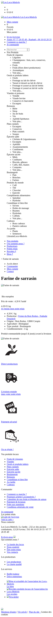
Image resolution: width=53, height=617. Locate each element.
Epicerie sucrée (13, 472)
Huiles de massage (20, 208)
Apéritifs (16, 144)
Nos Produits (12, 52)
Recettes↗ (11, 251)
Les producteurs (14, 562)
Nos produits (12, 241)
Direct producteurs (9, 364)
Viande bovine (18, 98)
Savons (15, 205)
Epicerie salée (13, 469)
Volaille (15, 96)
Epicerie (16, 193)
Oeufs (15, 78)
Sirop (14, 111)
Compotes (16, 167)
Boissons (11, 106)
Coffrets (16, 216)
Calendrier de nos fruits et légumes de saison (26, 499)
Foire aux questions (15, 504)
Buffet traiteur (13, 574)
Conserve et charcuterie (22, 101)
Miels (14, 157)
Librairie (10, 236)
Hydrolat (16, 200)
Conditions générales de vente (20, 507)
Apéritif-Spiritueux (20, 119)
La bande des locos (15, 544)
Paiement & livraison (16, 502)
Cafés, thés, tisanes (20, 165)
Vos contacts (12, 552)
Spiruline (16, 198)
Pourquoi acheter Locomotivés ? (21, 497)
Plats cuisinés (13, 124)
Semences (16, 233)
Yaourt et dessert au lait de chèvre (27, 83)
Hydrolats (16, 213)
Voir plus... (17, 73)
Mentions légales (8, 612)
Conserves (17, 129)
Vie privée (22, 612)
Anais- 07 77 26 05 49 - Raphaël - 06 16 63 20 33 (29, 39)
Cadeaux (11, 221)
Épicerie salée (13, 136)
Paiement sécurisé (9, 422)
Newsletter (14, 597)
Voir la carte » (7, 519)
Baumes (16, 210)
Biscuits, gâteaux (20, 162)
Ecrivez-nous (7, 537)
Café (14, 185)
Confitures (17, 159)
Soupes (15, 134)
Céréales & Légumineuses (24, 139)
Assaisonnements (20, 147)
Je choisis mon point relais (12, 309)
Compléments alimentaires (18, 195)
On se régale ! (7, 449)
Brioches (16, 177)
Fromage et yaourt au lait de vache (27, 88)
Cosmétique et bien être (17, 203)
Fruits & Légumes (15, 55)
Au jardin (11, 228)
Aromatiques (18, 70)
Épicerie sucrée (13, 154)
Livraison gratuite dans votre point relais (11, 392)
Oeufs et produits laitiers (17, 75)
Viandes (10, 461)
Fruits (15, 65)
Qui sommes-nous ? (15, 243)
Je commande (13, 44)
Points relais (12, 249)
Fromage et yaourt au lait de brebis (27, 85)
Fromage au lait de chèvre (23, 80)
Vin (14, 116)
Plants (15, 231)
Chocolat (16, 190)
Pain (14, 175)
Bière (14, 108)
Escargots (16, 103)
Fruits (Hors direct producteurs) (26, 68)
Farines (15, 180)
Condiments (17, 149)
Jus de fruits (17, 113)
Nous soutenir (13, 547)
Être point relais (14, 549)
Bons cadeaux (18, 223)
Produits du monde (15, 182)
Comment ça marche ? (17, 42)
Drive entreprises (14, 576)
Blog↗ (10, 254)
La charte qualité (14, 564)
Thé (14, 188)
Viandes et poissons (15, 93)
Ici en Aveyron (13, 37)
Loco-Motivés (20, 236)
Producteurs (12, 246)
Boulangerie (12, 172)
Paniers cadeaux (19, 226)
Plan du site (35, 612)
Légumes (16, 57)
